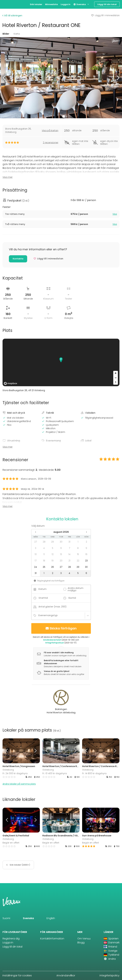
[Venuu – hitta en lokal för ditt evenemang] (8, 4)
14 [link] (69, 554)
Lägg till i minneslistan (107, 15)
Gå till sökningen (12, 15)
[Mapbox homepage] (10, 383)
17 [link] (36, 560)
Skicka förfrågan (63, 628)
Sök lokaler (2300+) (19, 864)
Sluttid (72, 597)
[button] (4, 77)
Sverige (112, 951)
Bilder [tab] (6, 33)
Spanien (113, 938)
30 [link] (61, 541)
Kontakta (18, 258)
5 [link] (52, 548)
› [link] (86, 532)
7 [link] (69, 548)
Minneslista (51, 4)
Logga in (65, 4)
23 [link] (86, 560)
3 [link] (35, 548)
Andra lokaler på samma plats (19, 783)
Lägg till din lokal (107, 4)
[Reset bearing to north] (115, 382)
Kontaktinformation (52, 938)
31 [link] (69, 541)
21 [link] (69, 560)
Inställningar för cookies (17, 975)
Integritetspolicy (109, 975)
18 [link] (44, 560)
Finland (112, 946)
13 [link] (61, 554)
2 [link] (86, 541)
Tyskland (113, 955)
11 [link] (44, 554)
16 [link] (86, 554)
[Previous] (7, 750)
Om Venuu (84, 938)
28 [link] (44, 541)
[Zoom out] (115, 377)
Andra (112, 959)
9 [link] (86, 548)
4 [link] (44, 548)
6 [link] (61, 548)
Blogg (81, 942)
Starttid (43, 597)
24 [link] (35, 567)
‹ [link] (35, 532)
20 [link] (61, 560)
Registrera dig (11, 938)
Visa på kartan (50, 130)
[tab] (61, 214)
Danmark (113, 942)
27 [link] (35, 541)
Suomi (6, 918)
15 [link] (78, 554)
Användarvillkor (65, 975)
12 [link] (53, 554)
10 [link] (36, 554)
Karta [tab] (17, 33)
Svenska (81, 4)
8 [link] (78, 548)
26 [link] (52, 567)
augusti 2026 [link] (61, 532)
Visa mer (8, 177)
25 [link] (44, 567)
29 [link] (52, 541)
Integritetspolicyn (54, 642)
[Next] (35, 750)
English (51, 918)
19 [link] (52, 560)
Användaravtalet (52, 639)
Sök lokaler (36, 4)
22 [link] (78, 560)
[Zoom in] (115, 373)
